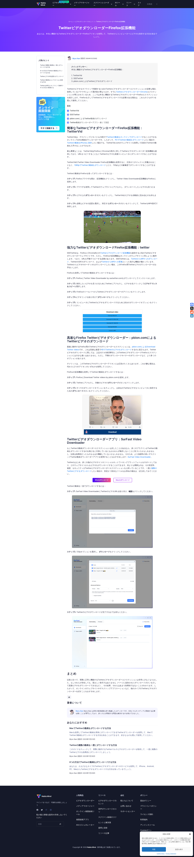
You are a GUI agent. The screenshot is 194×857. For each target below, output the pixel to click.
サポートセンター (127, 811)
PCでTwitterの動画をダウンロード (129, 140)
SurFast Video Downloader (139, 457)
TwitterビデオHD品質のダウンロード (52, 76)
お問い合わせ (125, 806)
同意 (153, 849)
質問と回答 (102, 828)
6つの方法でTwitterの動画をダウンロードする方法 (92, 762)
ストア (139, 4)
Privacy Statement (171, 853)
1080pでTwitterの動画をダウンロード (90, 165)
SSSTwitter (75, 114)
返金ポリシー (145, 801)
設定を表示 (179, 849)
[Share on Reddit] (191, 312)
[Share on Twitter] (191, 308)
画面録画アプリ (82, 819)
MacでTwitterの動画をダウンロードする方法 (90, 728)
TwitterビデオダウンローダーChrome (131, 92)
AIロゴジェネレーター (85, 825)
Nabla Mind (43, 4)
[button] (190, 834)
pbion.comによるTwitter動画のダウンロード (88, 118)
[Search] (60, 824)
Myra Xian (76, 58)
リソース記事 (103, 833)
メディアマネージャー (81, 4)
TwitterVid (74, 111)
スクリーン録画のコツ (107, 817)
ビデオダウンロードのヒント (84, 21)
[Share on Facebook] (191, 304)
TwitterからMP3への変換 (112, 262)
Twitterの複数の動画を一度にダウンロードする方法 (93, 745)
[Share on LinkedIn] (191, 315)
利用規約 (144, 819)
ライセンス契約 (146, 814)
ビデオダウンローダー (85, 801)
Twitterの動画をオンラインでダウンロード (124, 137)
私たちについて (126, 801)
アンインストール (147, 825)
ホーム (71, 21)
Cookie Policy (161, 853)
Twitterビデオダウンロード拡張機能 (115, 253)
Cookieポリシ (146, 830)
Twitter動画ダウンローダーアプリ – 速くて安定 (89, 122)
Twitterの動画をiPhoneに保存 (79, 143)
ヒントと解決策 (104, 822)
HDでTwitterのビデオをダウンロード (116, 350)
